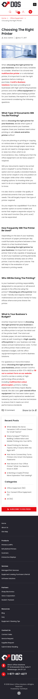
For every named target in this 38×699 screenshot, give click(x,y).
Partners (5, 587)
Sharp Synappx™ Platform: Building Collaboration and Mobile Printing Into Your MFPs (19, 438)
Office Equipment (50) (16, 488)
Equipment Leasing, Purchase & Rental (16, 574)
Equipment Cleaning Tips (11, 621)
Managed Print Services (10, 570)
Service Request (7, 638)
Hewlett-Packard (8, 600)
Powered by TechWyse (19, 689)
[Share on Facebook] (35, 410)
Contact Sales (7, 634)
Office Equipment (17, 18)
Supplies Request (8, 643)
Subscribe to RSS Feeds (20, 509)
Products (5, 541)
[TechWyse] (19, 693)
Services (5, 566)
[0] (16, 11)
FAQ (3, 617)
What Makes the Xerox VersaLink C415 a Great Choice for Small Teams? (19, 429)
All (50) (10, 499)
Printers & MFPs (7, 545)
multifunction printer (11, 73)
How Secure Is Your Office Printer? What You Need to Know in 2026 (18, 466)
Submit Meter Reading (10, 647)
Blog (3, 613)
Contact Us (6, 630)
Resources (6, 609)
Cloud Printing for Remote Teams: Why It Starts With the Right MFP (19, 448)
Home (4, 18)
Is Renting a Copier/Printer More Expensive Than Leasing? (19, 474)
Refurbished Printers (9, 549)
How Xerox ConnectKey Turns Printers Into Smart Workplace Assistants (19, 457)
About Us (5, 527)
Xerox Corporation (8, 596)
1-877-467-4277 (31, 12)
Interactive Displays (9, 557)
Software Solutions (8, 578)
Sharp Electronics (8, 592)
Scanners (5, 553)
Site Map (5, 532)
